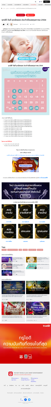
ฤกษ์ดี (20, 250)
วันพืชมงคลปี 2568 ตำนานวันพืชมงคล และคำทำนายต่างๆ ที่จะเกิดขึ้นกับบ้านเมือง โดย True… (12, 316)
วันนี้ (5, 385)
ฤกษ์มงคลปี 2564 (32, 250)
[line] (21, 399)
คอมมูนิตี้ (45, 385)
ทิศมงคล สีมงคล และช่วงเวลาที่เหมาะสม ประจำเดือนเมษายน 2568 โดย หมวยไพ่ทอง (37, 316)
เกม (19, 385)
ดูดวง (7, 8)
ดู (7, 385)
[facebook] (25, 399)
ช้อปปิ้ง (27, 385)
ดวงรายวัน (10, 4)
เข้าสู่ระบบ (47, 1)
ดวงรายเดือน (33, 4)
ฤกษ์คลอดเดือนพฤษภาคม (12, 250)
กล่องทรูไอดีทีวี (38, 385)
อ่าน (4, 8)
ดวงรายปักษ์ (25, 4)
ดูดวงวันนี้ (31, 15)
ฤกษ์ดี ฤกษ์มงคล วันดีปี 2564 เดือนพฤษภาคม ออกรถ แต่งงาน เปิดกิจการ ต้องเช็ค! (25, 155)
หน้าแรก (4, 4)
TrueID (3, 2)
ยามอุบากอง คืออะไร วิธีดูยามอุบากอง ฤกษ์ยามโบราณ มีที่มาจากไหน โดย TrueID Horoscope (12, 296)
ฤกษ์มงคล (25, 250)
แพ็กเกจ (32, 385)
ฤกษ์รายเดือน (40, 250)
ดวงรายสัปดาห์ (17, 4)
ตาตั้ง (23, 385)
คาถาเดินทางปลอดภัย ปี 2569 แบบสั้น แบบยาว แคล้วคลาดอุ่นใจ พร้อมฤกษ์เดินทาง (37, 296)
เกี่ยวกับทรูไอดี (10, 393)
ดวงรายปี (40, 4)
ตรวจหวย (21, 15)
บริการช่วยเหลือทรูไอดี (25, 388)
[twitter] (29, 399)
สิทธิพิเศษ (11, 385)
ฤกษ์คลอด (4, 250)
